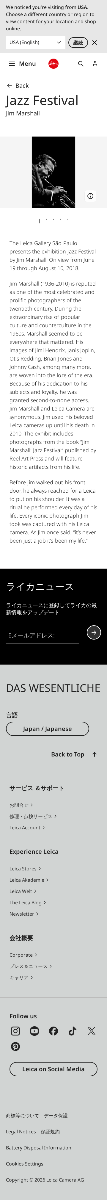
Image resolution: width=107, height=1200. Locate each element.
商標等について (22, 1115)
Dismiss (94, 42)
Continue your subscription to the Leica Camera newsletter (94, 632)
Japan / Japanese (47, 729)
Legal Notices (21, 1131)
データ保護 (56, 1115)
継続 (78, 42)
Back (22, 86)
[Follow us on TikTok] (72, 1031)
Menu (27, 63)
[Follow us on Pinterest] (15, 1046)
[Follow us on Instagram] (15, 1031)
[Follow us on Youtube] (34, 1031)
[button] (94, 754)
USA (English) (24, 42)
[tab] (39, 221)
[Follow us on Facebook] (53, 1031)
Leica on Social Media (53, 1069)
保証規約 (50, 1131)
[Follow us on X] (91, 1031)
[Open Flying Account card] (95, 63)
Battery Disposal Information (38, 1147)
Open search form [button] (81, 63)
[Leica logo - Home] (53, 64)
